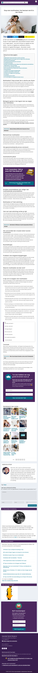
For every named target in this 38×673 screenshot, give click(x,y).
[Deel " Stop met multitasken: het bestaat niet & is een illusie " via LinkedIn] (22, 460)
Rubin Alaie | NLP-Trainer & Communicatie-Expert (21, 467)
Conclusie (7, 74)
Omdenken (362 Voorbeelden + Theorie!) (12, 557)
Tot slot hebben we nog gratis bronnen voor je (14, 77)
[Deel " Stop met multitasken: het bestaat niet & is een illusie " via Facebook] (16, 460)
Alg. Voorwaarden (18, 671)
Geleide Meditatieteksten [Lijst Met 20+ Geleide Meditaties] (17, 574)
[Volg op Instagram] (2, 648)
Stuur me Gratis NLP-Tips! (19, 398)
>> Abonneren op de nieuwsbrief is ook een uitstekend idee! (16, 665)
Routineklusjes (8, 69)
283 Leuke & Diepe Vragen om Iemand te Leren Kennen (16, 552)
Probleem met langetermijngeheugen (12, 70)
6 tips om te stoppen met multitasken (12, 73)
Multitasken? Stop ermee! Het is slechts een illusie (14, 57)
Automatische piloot (8, 63)
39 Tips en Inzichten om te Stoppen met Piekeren (14, 563)
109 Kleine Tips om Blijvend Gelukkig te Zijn (13, 549)
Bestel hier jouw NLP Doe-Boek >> (10, 655)
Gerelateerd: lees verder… (10, 75)
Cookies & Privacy (24, 671)
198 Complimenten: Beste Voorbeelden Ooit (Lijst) (14, 560)
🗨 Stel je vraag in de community (9, 641)
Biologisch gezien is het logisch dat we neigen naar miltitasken (17, 59)
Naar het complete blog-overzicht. (10, 580)
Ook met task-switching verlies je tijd (12, 66)
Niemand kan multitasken (9, 60)
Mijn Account (30, 671)
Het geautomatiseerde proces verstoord (12, 61)
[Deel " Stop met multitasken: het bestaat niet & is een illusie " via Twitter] (18, 460)
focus (5, 484)
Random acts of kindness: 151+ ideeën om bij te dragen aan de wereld (17, 570)
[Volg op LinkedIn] (4, 648)
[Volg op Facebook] (6, 648)
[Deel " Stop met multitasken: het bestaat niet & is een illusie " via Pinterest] (20, 460)
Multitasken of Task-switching (10, 65)
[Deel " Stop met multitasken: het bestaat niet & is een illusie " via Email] (24, 460)
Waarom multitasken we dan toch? (12, 71)
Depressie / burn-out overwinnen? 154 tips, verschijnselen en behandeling (17, 566)
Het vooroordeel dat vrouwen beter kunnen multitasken (15, 68)
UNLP (15, 537)
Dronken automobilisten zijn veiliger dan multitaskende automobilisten (18, 64)
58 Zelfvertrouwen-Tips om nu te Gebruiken (13, 555)
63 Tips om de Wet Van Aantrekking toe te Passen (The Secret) (17, 576)
